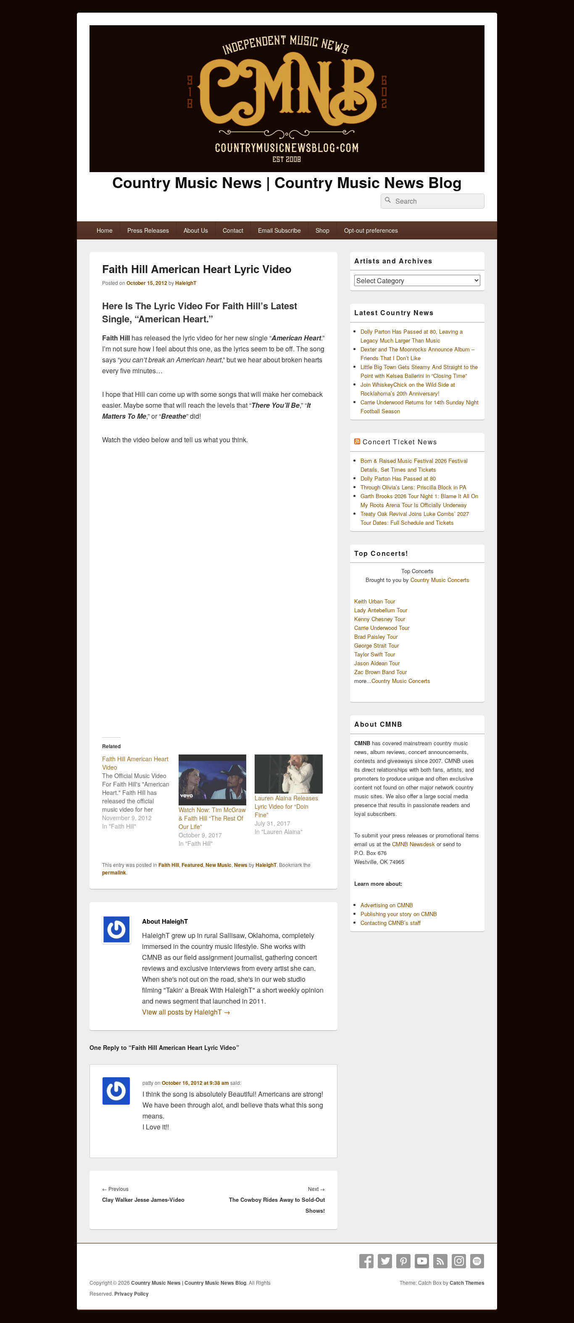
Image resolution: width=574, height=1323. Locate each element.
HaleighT (185, 283)
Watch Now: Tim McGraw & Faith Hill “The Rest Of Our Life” (212, 818)
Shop (322, 230)
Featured (192, 865)
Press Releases (148, 230)
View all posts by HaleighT (186, 1012)
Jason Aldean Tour (377, 663)
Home (105, 230)
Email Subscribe (279, 230)
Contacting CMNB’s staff (391, 923)
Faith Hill (168, 865)
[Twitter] (385, 1261)
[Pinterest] (403, 1261)
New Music (218, 865)
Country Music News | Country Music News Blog (287, 182)
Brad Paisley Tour (376, 636)
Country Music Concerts (440, 580)
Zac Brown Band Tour (380, 672)
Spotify (477, 1261)
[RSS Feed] (440, 1261)
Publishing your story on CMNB (399, 914)
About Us (196, 230)
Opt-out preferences (371, 230)
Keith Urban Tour (374, 601)
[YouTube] (422, 1261)
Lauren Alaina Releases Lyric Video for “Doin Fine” (286, 806)
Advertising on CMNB (387, 905)
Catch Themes (467, 1282)
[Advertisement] (213, 665)
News (241, 865)
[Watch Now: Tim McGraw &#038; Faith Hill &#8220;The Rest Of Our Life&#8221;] (213, 779)
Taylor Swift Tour (374, 654)
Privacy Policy (131, 1293)
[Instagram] (459, 1261)
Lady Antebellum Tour (380, 610)
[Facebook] (366, 1261)
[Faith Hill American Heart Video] (140, 792)
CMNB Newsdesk (413, 844)
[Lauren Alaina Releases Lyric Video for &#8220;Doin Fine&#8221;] (289, 773)
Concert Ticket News (400, 441)
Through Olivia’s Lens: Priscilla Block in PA (413, 487)
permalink (114, 872)
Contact (233, 230)
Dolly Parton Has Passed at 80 (398, 478)
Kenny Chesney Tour (379, 619)
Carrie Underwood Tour (381, 628)
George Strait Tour (376, 645)
